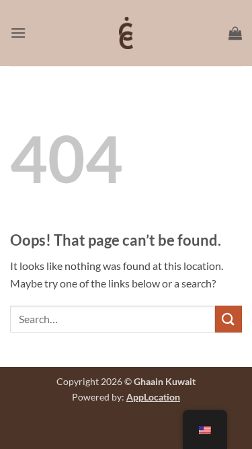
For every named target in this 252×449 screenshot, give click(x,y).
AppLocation (153, 397)
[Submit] (228, 319)
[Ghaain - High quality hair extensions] (126, 33)
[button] (18, 32)
